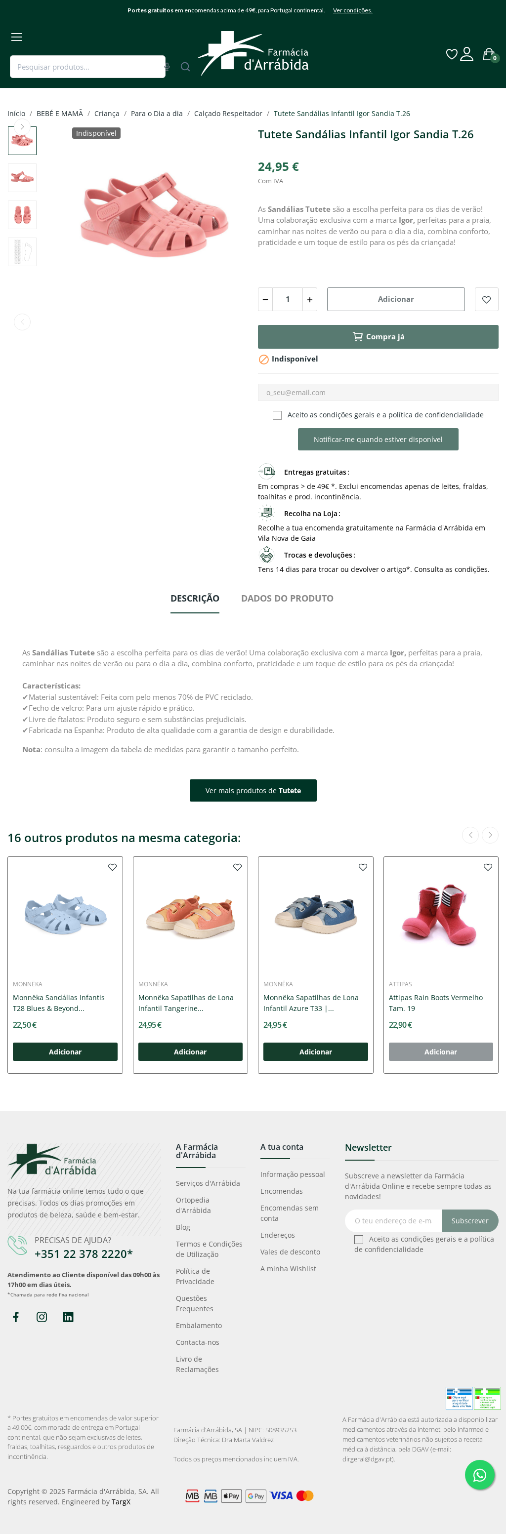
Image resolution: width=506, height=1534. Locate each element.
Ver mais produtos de (253, 790)
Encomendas (281, 1191)
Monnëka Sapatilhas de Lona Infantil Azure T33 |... (311, 1003)
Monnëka (27, 984)
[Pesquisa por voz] (167, 66)
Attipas (400, 984)
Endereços (277, 1235)
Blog (183, 1227)
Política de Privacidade (195, 1276)
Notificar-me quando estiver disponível (378, 439)
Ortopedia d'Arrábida (193, 1205)
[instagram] (42, 1317)
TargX (121, 1501)
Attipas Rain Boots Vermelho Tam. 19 (436, 1003)
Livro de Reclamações (197, 1364)
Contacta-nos (197, 1342)
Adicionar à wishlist (487, 299)
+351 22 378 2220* (84, 1253)
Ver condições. (353, 10)
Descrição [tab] (194, 598)
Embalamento (199, 1325)
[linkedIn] (68, 1317)
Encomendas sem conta (289, 1213)
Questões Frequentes (194, 1303)
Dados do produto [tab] (287, 598)
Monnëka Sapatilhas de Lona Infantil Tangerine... (186, 1003)
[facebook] (15, 1317)
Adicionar (396, 299)
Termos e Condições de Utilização (209, 1249)
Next (22, 127)
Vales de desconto (290, 1251)
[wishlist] (113, 866)
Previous (22, 322)
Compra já (385, 336)
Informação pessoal (292, 1174)
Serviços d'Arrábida (208, 1183)
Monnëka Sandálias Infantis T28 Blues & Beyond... (59, 1003)
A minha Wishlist (288, 1268)
